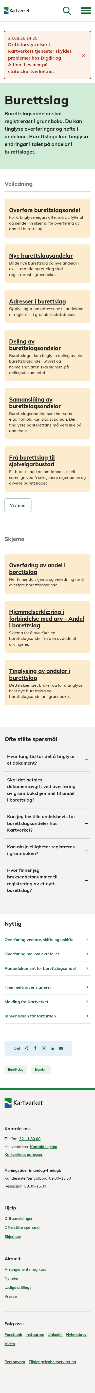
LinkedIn (55, 1334)
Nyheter (12, 1278)
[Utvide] (86, 10)
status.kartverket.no (30, 71)
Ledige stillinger (19, 1287)
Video (10, 1343)
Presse (11, 1296)
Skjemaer (13, 1236)
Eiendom (41, 1069)
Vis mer (18, 505)
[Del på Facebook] (35, 1048)
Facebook (13, 1334)
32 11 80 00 (30, 1138)
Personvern (15, 1361)
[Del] (27, 1048)
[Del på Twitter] (44, 1048)
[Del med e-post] (61, 1048)
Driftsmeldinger (19, 1218)
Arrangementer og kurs (25, 1269)
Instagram (35, 1334)
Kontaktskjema (43, 1146)
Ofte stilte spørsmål (23, 1227)
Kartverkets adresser (24, 1154)
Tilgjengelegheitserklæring (52, 1361)
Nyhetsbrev (76, 1334)
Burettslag (15, 1069)
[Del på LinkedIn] (52, 1048)
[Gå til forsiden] (20, 11)
